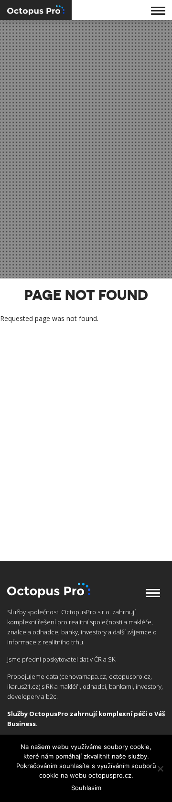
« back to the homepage (37, 335)
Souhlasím (86, 787)
